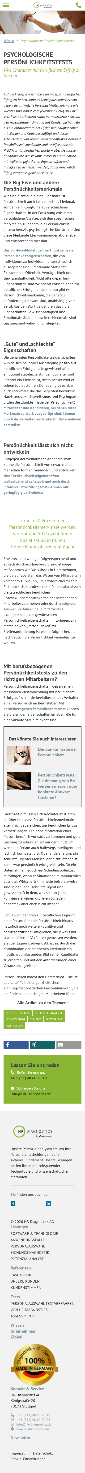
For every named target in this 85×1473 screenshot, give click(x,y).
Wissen (9, 40)
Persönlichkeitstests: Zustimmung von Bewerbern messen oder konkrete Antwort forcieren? (57, 786)
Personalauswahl (28, 1246)
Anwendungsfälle (28, 1239)
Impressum (20, 1453)
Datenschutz (43, 1453)
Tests (15, 1296)
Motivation (14, 1025)
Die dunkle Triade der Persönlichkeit (57, 752)
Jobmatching (15, 1019)
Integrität (54, 1019)
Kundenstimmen (26, 1287)
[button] (16, 1045)
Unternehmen (23, 1331)
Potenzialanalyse (48, 1013)
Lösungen (19, 1226)
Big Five (36, 1019)
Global (16, 1337)
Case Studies (22, 1274)
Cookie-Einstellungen (28, 1458)
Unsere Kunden (25, 1281)
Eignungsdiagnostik (30, 1252)
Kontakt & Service (27, 1388)
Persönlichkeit (17, 1013)
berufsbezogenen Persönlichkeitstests (35, 708)
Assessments (23, 1316)
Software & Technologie (34, 1233)
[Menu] (6, 5)
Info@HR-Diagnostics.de (31, 1093)
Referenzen (21, 1268)
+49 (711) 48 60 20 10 (29, 1078)
